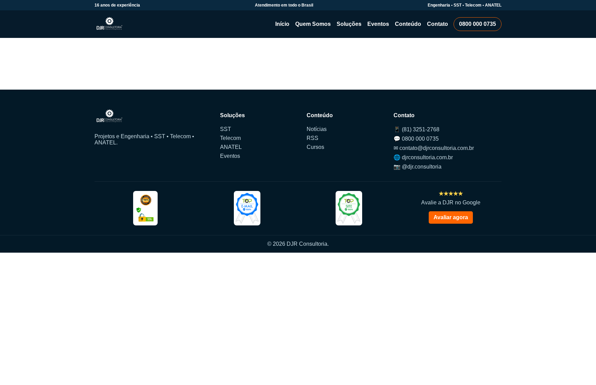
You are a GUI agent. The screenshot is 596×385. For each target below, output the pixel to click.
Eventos (378, 24)
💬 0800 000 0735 (416, 139)
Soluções (349, 24)
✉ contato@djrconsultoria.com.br (434, 148)
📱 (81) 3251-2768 (416, 129)
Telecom (230, 138)
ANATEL (231, 147)
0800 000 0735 (477, 24)
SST (225, 129)
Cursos (315, 147)
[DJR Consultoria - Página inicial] (110, 24)
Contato (437, 24)
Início (282, 24)
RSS (312, 138)
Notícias (317, 129)
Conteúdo (408, 24)
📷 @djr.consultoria (417, 167)
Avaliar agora (451, 217)
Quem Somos (313, 24)
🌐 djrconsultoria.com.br (423, 157)
